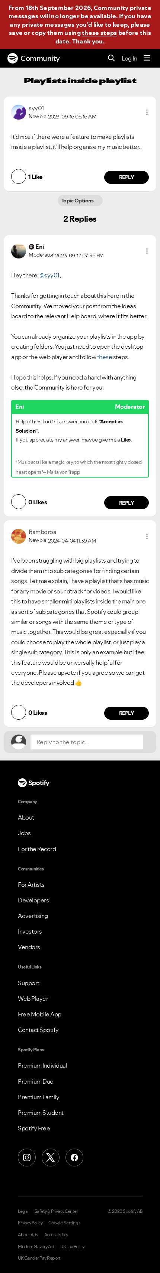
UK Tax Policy (72, 1247)
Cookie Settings (64, 1223)
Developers (33, 900)
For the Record (37, 849)
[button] (147, 112)
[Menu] (147, 58)
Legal (23, 1211)
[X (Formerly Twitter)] (51, 1157)
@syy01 (49, 275)
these (104, 357)
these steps (99, 33)
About (26, 817)
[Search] (111, 58)
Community (40, 58)
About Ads (28, 1235)
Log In (129, 58)
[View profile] (18, 111)
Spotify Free (34, 1128)
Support (28, 983)
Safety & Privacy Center (56, 1211)
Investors (30, 931)
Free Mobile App (39, 1014)
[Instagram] (27, 1157)
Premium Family (38, 1097)
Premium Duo (36, 1081)
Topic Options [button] (78, 200)
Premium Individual (42, 1065)
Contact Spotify (38, 1030)
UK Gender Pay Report (39, 1258)
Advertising (33, 916)
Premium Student (41, 1112)
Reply (126, 177)
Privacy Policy (30, 1223)
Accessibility (56, 1235)
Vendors (29, 947)
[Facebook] (74, 1157)
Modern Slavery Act (36, 1247)
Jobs (24, 833)
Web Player (33, 998)
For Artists (31, 884)
